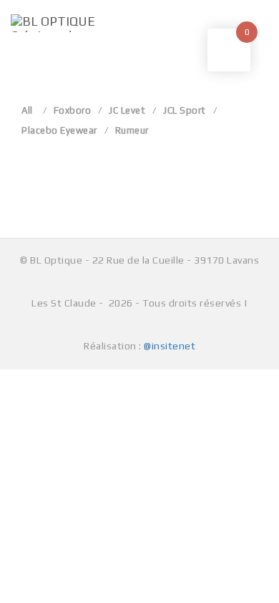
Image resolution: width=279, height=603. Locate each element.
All (27, 110)
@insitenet (169, 346)
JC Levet (127, 110)
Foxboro (73, 110)
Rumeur (132, 130)
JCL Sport (184, 110)
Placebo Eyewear (59, 130)
